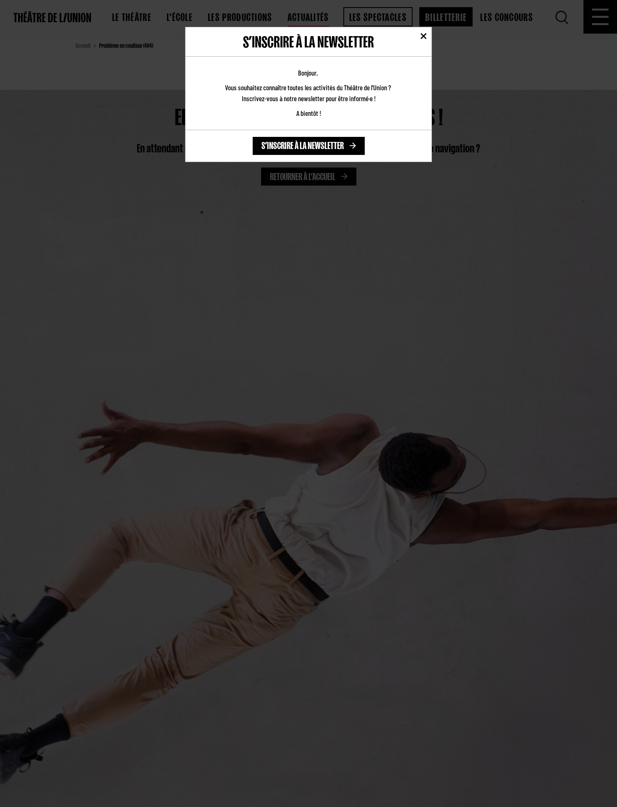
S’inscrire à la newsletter (302, 144)
